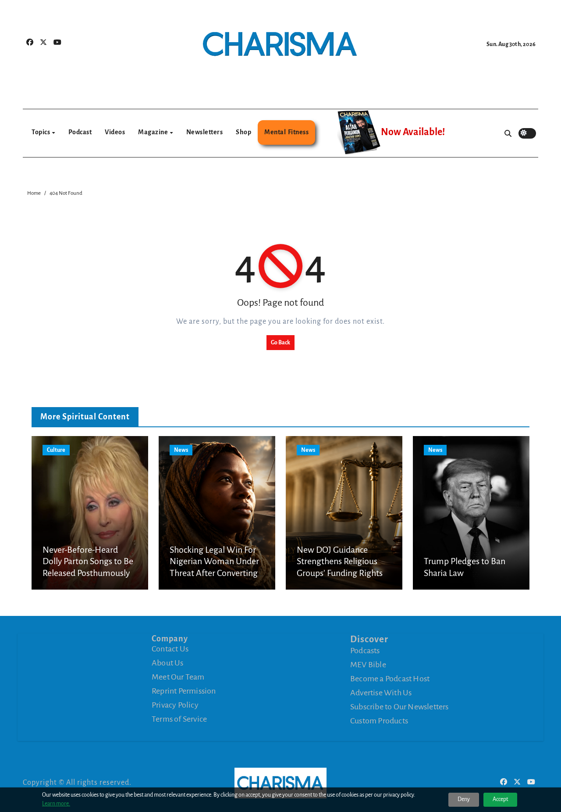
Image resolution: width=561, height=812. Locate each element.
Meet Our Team (178, 676)
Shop (243, 132)
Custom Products (379, 720)
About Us (168, 662)
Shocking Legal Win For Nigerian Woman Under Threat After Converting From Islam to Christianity (214, 573)
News (181, 450)
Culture (56, 450)
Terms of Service (179, 719)
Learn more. (56, 804)
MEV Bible (368, 664)
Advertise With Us (381, 692)
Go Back (280, 343)
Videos (115, 132)
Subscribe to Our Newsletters (399, 706)
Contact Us (170, 648)
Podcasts (365, 650)
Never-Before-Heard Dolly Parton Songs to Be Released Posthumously (88, 561)
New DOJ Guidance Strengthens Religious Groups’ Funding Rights (340, 561)
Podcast (80, 132)
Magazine (153, 132)
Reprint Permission (184, 691)
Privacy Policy (175, 705)
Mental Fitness (286, 132)
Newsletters (204, 132)
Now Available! (413, 132)
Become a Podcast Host (390, 678)
